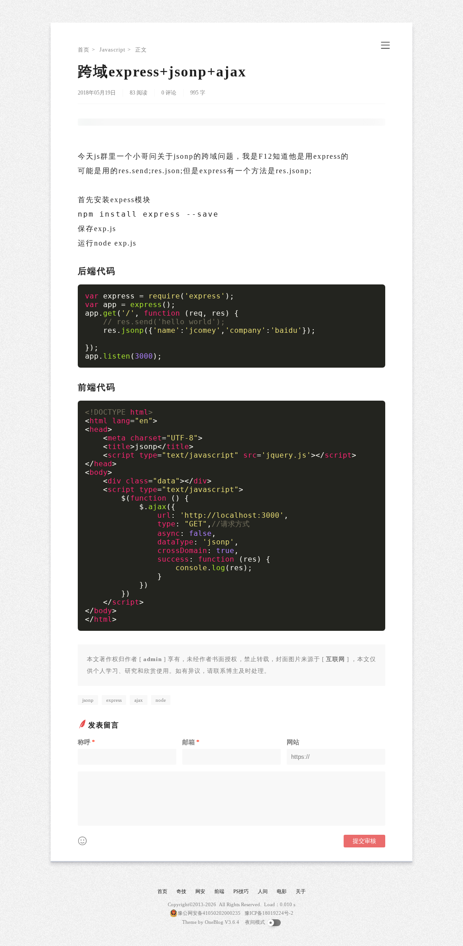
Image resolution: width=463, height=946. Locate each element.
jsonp (88, 700)
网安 (200, 891)
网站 (293, 742)
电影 (282, 891)
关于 (301, 891)
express (114, 700)
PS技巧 (241, 891)
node (161, 700)
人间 (263, 891)
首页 (84, 50)
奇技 (181, 891)
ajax (138, 700)
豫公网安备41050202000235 (209, 913)
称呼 (86, 742)
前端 (219, 891)
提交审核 (364, 840)
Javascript (112, 50)
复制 (374, 292)
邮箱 (190, 742)
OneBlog (214, 922)
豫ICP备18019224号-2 (269, 913)
